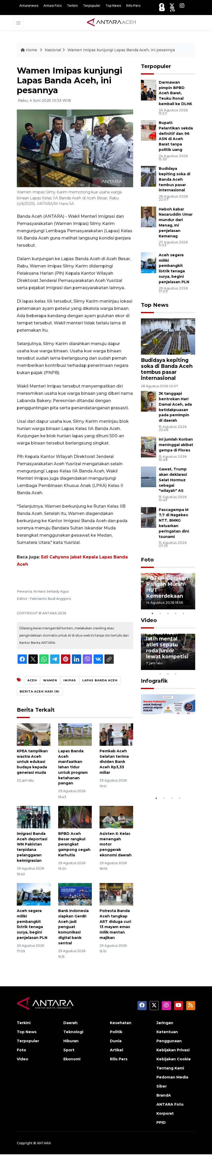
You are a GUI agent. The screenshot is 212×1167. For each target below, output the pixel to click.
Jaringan (164, 1022)
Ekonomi (71, 1059)
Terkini (72, 6)
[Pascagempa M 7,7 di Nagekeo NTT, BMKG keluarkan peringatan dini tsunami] (148, 517)
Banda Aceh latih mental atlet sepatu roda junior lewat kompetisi (167, 645)
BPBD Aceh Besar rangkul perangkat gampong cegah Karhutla (74, 844)
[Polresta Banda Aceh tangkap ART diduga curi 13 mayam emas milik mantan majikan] (116, 894)
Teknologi (73, 1032)
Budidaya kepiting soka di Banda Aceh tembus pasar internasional (174, 179)
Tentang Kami (170, 1068)
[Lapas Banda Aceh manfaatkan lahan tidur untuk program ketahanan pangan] (75, 734)
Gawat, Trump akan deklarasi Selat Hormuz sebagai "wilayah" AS (173, 480)
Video (149, 620)
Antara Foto (52, 6)
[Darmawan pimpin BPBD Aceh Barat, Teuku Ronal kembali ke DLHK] (148, 89)
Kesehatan (120, 1022)
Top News (113, 6)
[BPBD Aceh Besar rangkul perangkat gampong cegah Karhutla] (75, 816)
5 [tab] (183, 613)
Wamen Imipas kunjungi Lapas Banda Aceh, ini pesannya (121, 50)
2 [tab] (160, 613)
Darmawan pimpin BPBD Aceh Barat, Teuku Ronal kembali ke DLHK (175, 93)
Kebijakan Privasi (173, 1050)
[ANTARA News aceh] (111, 22)
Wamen (50, 680)
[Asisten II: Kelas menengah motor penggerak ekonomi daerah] (116, 816)
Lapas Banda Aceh (100, 680)
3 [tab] (168, 613)
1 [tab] (152, 613)
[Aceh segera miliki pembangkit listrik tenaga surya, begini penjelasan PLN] (33, 894)
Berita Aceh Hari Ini (39, 691)
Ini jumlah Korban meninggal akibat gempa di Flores (176, 445)
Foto (147, 560)
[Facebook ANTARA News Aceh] (161, 5)
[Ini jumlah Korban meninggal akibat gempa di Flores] (148, 446)
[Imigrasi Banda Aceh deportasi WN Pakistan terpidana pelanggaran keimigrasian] (33, 816)
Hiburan (71, 1041)
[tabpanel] (168, 591)
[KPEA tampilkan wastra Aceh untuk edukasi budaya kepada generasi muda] (33, 734)
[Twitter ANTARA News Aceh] (172, 5)
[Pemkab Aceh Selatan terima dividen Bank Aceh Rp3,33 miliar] (116, 734)
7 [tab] (191, 667)
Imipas (69, 680)
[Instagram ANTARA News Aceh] (182, 5)
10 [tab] (175, 673)
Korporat (165, 1113)
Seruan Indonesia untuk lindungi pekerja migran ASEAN (167, 772)
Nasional (53, 50)
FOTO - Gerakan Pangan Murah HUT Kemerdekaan (167, 587)
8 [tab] (160, 673)
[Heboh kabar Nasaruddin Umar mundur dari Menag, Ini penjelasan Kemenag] (148, 216)
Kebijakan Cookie (173, 1059)
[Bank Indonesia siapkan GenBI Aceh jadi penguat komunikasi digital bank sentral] (75, 894)
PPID (161, 1122)
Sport (68, 1050)
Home (31, 50)
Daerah (70, 1022)
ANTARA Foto (170, 1104)
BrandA (163, 1095)
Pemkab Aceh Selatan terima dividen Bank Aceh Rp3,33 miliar (114, 762)
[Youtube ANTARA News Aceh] (162, 9)
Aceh (32, 680)
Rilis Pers (133, 6)
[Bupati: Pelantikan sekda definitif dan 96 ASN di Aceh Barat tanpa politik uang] (148, 130)
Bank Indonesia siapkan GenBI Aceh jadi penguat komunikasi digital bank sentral (73, 926)
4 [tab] (175, 613)
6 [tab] (183, 667)
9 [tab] (168, 673)
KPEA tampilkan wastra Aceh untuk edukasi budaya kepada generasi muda (32, 762)
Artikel (116, 1050)
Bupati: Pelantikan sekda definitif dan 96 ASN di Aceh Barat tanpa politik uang (176, 136)
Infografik (154, 681)
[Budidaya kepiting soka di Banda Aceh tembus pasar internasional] (148, 175)
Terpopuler (91, 6)
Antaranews (28, 6)
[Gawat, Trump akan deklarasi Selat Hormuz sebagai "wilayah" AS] (148, 476)
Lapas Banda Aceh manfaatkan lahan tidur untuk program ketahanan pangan (73, 767)
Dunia (116, 1041)
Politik (116, 1032)
